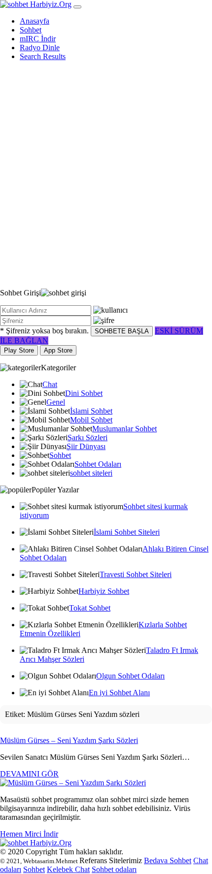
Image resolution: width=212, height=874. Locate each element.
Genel (55, 402)
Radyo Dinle (40, 47)
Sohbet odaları (114, 869)
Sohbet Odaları (97, 464)
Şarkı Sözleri (87, 437)
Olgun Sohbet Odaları (130, 676)
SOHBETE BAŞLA (122, 331)
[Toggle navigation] (77, 6)
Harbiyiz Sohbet (103, 591)
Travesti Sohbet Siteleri (136, 574)
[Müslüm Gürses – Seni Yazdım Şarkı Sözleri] (73, 782)
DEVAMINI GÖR (29, 774)
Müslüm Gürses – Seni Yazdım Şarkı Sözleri (69, 740)
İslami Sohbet (91, 411)
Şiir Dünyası (86, 446)
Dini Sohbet (84, 393)
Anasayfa (34, 21)
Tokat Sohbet (89, 608)
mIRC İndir (38, 38)
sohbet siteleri (91, 473)
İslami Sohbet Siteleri (127, 532)
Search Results (43, 56)
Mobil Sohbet (91, 420)
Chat (49, 384)
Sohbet (30, 30)
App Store (58, 350)
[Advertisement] (106, 175)
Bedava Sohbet (167, 860)
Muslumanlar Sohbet (124, 428)
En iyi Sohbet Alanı (119, 692)
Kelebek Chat (68, 869)
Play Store (19, 350)
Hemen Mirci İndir (29, 834)
